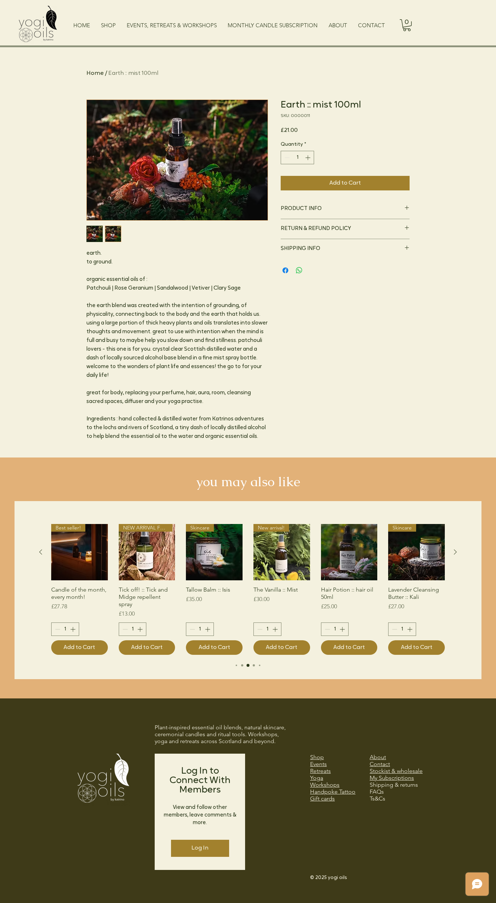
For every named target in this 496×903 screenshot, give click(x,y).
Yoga (316, 777)
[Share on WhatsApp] (299, 270)
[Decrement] (286, 157)
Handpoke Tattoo (332, 791)
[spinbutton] (297, 157)
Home (95, 73)
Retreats (320, 770)
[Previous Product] (40, 552)
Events (318, 764)
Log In (199, 848)
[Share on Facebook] (285, 270)
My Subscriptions (392, 777)
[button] (407, 25)
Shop (317, 757)
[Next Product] (455, 552)
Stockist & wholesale (396, 770)
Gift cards (322, 798)
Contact (380, 764)
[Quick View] (349, 552)
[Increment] (308, 157)
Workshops (325, 784)
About (378, 757)
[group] (248, 590)
